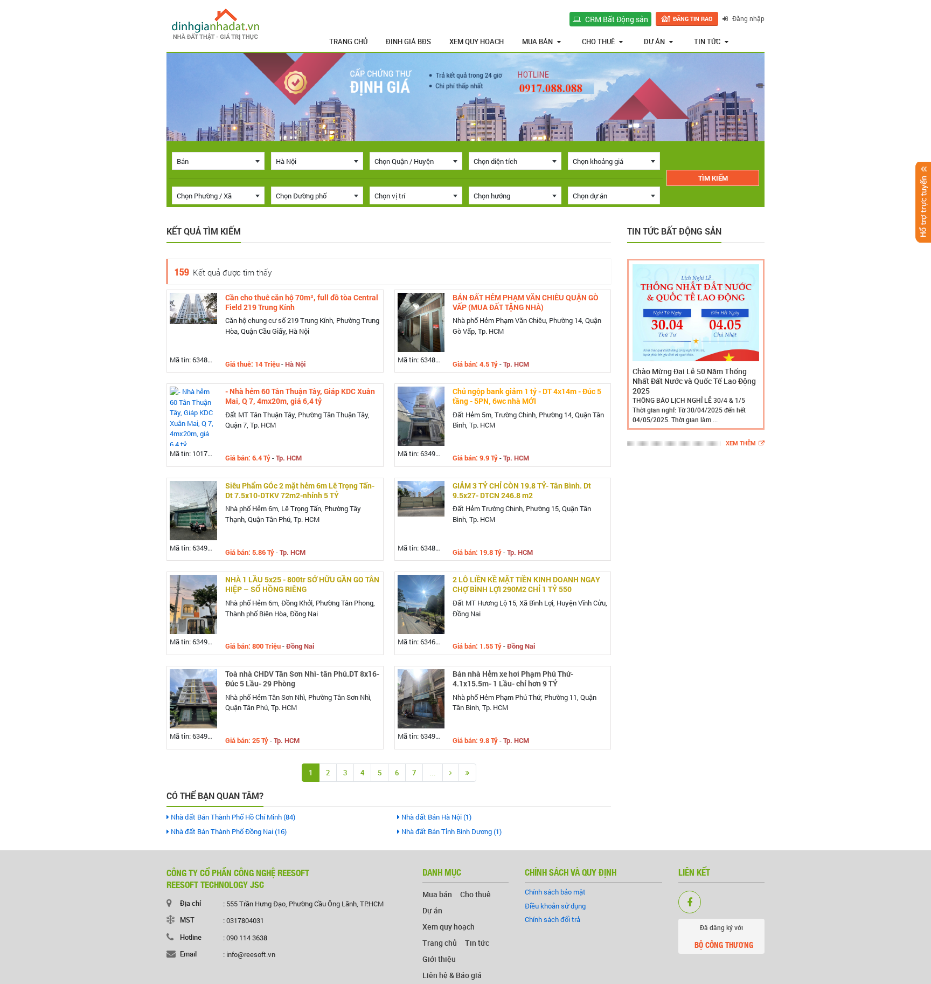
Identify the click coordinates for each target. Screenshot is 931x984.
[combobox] (218, 161)
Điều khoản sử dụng (555, 906)
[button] (637, 344)
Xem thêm (741, 443)
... (432, 772)
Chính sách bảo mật (555, 892)
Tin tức (707, 41)
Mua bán (537, 41)
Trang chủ (348, 41)
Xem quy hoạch (476, 41)
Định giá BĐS (408, 41)
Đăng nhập (748, 18)
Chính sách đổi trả (552, 919)
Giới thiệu (439, 959)
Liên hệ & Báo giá (452, 975)
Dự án (654, 41)
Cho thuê (598, 41)
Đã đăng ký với (723, 937)
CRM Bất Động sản (615, 19)
